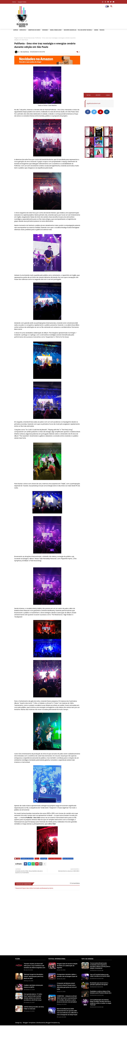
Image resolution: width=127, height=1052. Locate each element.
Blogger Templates (29, 1023)
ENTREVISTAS (23, 30)
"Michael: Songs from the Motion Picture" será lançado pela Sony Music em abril (33, 976)
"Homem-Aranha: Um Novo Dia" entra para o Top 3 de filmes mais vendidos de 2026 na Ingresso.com (34, 965)
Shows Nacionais (29, 38)
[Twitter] (29, 863)
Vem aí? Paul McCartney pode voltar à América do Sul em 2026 (100, 975)
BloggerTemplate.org (53, 1023)
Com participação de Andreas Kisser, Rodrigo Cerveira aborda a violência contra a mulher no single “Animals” (100, 1002)
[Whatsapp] (33, 863)
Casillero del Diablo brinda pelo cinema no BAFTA (33, 986)
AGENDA (96, 30)
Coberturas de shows (27, 858)
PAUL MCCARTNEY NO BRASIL (85, 30)
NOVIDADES (45, 30)
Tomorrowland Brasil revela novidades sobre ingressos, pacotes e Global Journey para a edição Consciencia (100, 965)
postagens (44, 858)
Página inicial (18, 38)
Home (14, 2)
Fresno (37, 858)
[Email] (40, 863)
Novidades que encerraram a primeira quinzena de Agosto (99, 983)
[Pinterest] (37, 863)
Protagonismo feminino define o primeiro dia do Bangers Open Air (67, 975)
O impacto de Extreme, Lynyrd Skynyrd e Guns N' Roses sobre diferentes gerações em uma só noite (67, 986)
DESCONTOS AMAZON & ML (70, 30)
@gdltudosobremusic (93, 103)
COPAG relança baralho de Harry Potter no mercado (34, 1008)
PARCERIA (102, 30)
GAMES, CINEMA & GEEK (55, 30)
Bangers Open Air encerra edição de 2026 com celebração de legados (67, 965)
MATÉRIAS (15, 30)
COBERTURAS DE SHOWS (34, 30)
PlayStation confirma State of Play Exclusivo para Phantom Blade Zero (100, 992)
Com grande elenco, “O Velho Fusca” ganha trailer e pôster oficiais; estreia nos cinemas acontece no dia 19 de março (33, 997)
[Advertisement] (47, 945)
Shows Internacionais (55, 858)
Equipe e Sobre (22, 2)
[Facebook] (25, 863)
